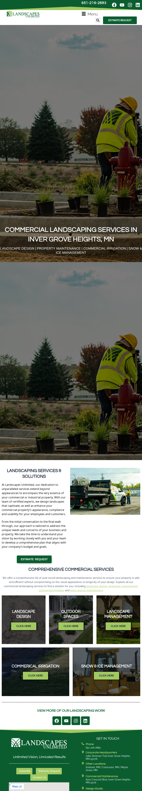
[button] (89, 14)
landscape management (123, 586)
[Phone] (83, 743)
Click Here (23, 626)
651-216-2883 (94, 3)
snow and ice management (86, 590)
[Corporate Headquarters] (83, 752)
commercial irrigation (51, 590)
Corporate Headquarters (101, 752)
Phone (90, 744)
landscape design (96, 586)
